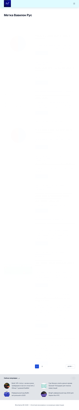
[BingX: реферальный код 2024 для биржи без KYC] (44, 394)
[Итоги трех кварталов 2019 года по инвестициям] (18, 102)
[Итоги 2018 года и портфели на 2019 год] (18, 166)
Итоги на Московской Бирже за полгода (54, 338)
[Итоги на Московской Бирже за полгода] (18, 349)
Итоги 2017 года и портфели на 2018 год (55, 223)
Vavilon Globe (40, 62)
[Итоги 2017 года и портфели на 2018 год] (18, 232)
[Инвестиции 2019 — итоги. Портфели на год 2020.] (18, 73)
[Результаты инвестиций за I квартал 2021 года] (18, 43)
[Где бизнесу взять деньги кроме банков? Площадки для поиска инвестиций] (44, 386)
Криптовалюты (60, 62)
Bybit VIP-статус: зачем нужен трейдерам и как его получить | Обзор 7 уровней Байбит (23, 385)
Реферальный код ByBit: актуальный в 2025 (20, 394)
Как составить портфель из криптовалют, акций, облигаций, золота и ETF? (54, 263)
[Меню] (74, 3)
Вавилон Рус (50, 62)
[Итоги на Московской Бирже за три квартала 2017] (18, 310)
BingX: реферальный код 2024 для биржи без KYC (61, 394)
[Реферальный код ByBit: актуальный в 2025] (7, 394)
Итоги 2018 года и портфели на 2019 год (55, 164)
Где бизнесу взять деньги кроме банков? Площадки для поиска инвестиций (60, 385)
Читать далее (42, 53)
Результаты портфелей (43, 32)
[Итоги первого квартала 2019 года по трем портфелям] (18, 134)
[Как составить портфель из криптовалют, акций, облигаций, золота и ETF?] (18, 269)
